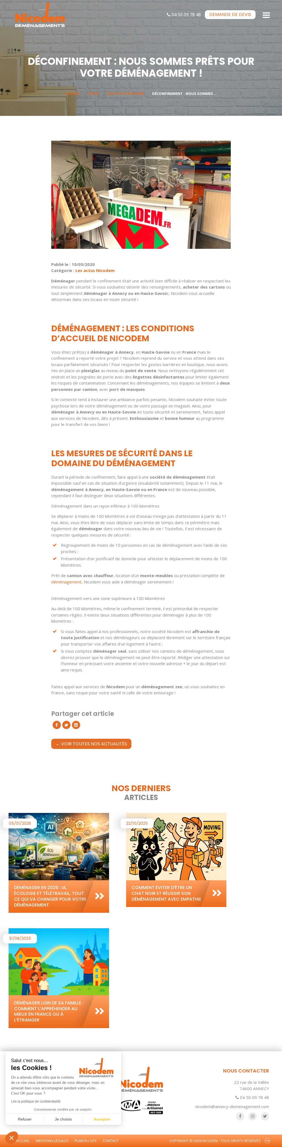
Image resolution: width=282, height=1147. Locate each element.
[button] (11, 1137)
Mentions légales (52, 1140)
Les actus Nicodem (125, 93)
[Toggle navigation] (266, 15)
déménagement (66, 582)
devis (230, 14)
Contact (110, 1140)
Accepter (102, 1119)
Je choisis (63, 1119)
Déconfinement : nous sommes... (184, 93)
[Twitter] (66, 725)
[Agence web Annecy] (267, 1140)
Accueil (73, 93)
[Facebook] (57, 725)
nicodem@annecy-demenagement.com (232, 1106)
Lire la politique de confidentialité (36, 1101)
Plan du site (86, 1140)
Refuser (25, 1119)
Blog (93, 93)
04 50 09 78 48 (185, 15)
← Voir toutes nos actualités (91, 744)
